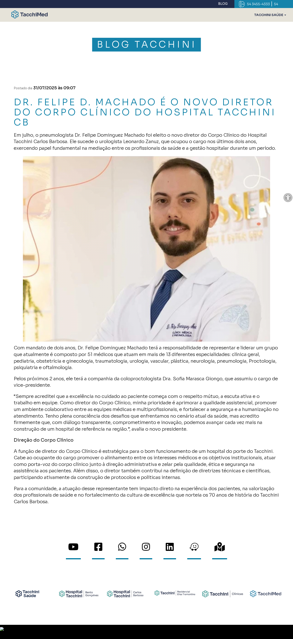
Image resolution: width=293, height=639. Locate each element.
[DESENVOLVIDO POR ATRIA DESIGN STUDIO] (146, 632)
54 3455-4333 (258, 4)
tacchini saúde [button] (269, 15)
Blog (223, 4)
